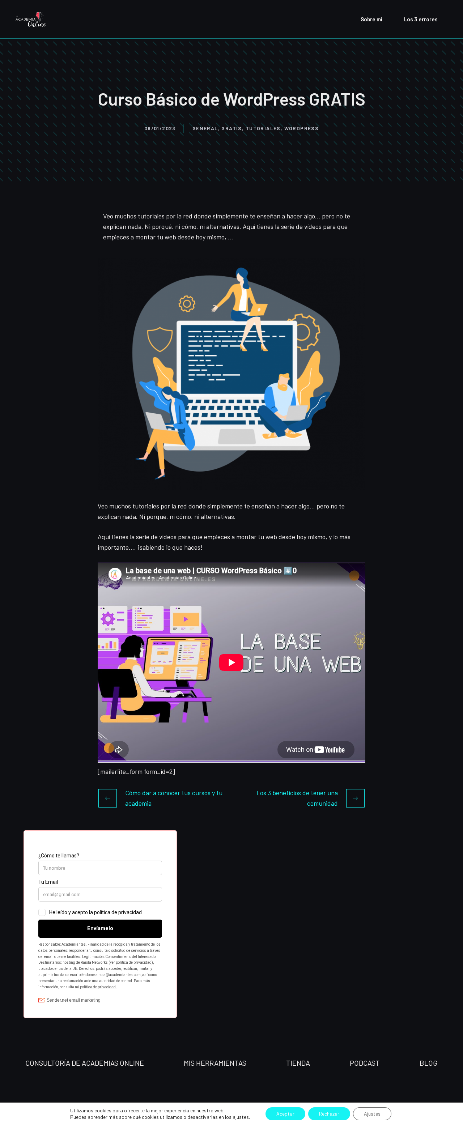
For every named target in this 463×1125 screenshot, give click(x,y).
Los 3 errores (421, 19)
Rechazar (329, 1114)
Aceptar (285, 1114)
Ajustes (372, 1114)
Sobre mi (371, 19)
